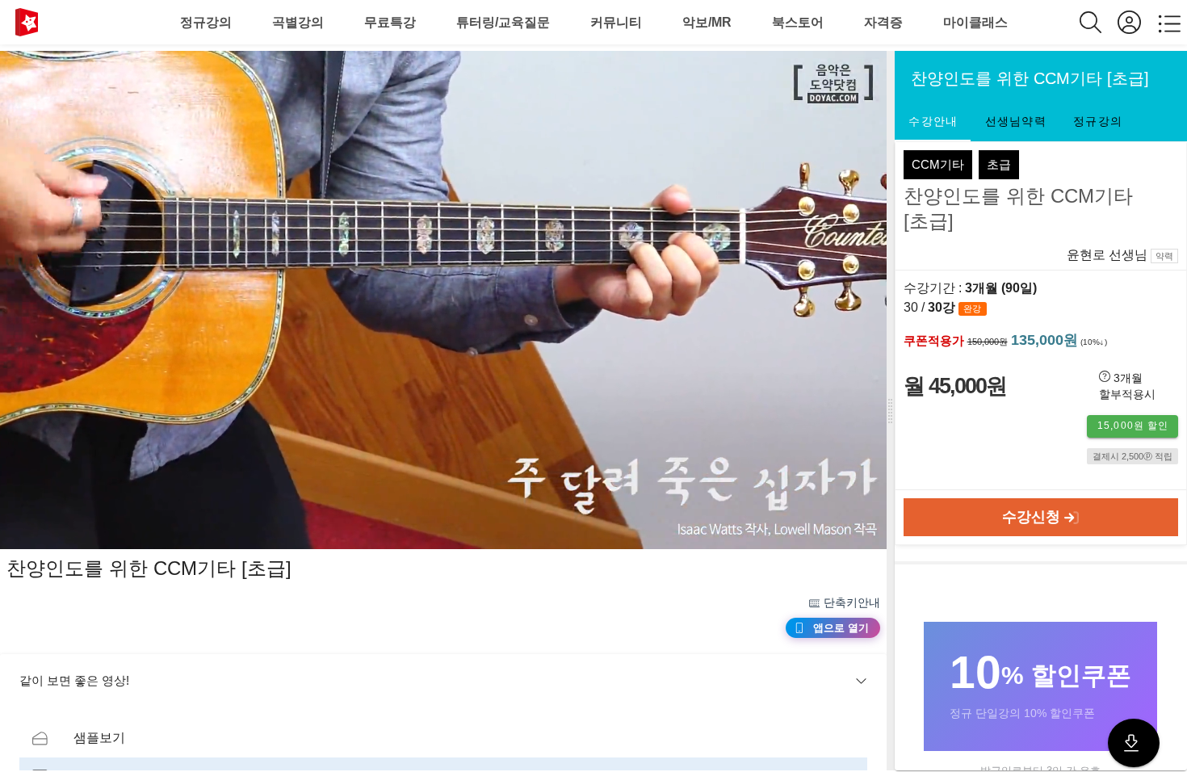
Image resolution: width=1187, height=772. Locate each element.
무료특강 (390, 22)
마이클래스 (975, 22)
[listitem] (443, 738)
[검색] (1099, 22)
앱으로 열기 (841, 628)
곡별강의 (298, 22)
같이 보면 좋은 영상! (74, 680)
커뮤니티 (616, 22)
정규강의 (206, 22)
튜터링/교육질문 (503, 22)
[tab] (933, 122)
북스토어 (798, 22)
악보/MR (707, 22)
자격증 (883, 22)
